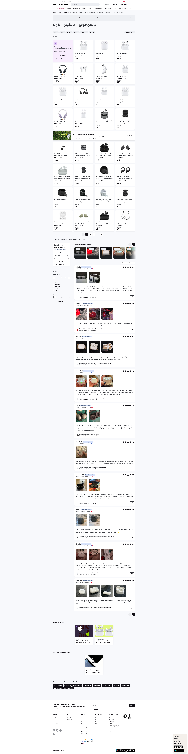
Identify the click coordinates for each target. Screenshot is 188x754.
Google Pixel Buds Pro (110, 12)
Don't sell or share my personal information (114, 726)
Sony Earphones (99, 12)
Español (133, 1)
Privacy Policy (112, 729)
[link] (129, 135)
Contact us (69, 717)
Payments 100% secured (87, 738)
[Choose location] (124, 1)
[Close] (185, 736)
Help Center (70, 719)
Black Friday (98, 726)
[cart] (133, 4)
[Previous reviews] (129, 614)
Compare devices (99, 719)
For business (123, 4)
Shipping (69, 721)
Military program (85, 729)
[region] (105, 253)
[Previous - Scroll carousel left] (129, 244)
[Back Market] (61, 4)
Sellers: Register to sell (86, 731)
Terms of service (113, 717)
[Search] (72, 4)
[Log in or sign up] (130, 4)
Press (54, 719)
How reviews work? (60, 264)
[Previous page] (83, 234)
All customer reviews (100, 721)
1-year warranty (84, 719)
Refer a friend (84, 717)
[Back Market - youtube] (60, 730)
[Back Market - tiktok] (57, 730)
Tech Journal (98, 717)
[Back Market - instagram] (54, 730)
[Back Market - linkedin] (54, 733)
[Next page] (104, 234)
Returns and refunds (71, 724)
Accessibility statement (58, 724)
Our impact (55, 721)
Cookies (111, 723)
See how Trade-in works (62, 58)
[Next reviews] (133, 614)
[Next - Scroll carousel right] (133, 244)
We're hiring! (56, 726)
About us (55, 717)
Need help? (115, 4)
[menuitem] (76, 8)
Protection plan (84, 721)
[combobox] (56, 32)
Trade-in (83, 724)
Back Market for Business (87, 736)
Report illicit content (114, 731)
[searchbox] (86, 4)
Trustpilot (55, 728)
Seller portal (84, 733)
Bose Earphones (119, 12)
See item (110, 295)
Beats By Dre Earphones (89, 12)
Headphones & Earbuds (77, 12)
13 (101, 234)
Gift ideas (97, 724)
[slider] (54, 278)
